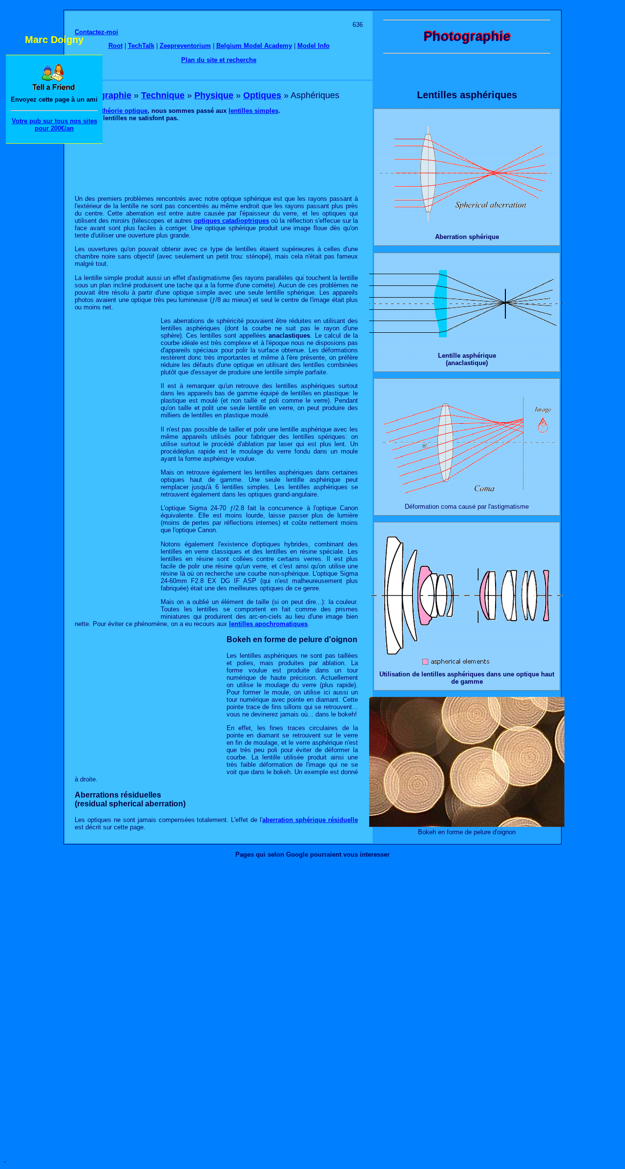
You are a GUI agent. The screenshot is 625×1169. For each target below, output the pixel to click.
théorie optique (124, 110)
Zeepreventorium (185, 45)
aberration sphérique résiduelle (310, 819)
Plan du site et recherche (218, 60)
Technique (163, 95)
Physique (213, 95)
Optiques (262, 95)
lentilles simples (253, 110)
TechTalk (141, 45)
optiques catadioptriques (231, 220)
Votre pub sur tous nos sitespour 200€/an (54, 124)
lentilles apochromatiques (268, 624)
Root (115, 45)
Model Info (313, 45)
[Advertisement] (216, 158)
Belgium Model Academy (254, 45)
